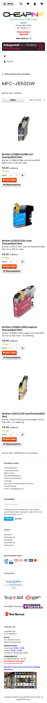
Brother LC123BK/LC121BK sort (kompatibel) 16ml (17, 155)
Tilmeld (8, 519)
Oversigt (7, 481)
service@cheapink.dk (14, 662)
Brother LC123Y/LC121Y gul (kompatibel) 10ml (23, 415)
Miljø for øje (9, 473)
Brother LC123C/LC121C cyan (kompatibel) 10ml (17, 242)
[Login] (34, 4)
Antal (4, 175)
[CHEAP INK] (23, 15)
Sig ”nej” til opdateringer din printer (19, 483)
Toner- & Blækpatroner (14, 489)
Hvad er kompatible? (13, 478)
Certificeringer (10, 486)
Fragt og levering (11, 470)
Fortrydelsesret (10, 468)
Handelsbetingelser (12, 476)
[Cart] (41, 4)
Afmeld (18, 519)
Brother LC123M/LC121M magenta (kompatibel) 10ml (19, 328)
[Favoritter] (28, 4)
